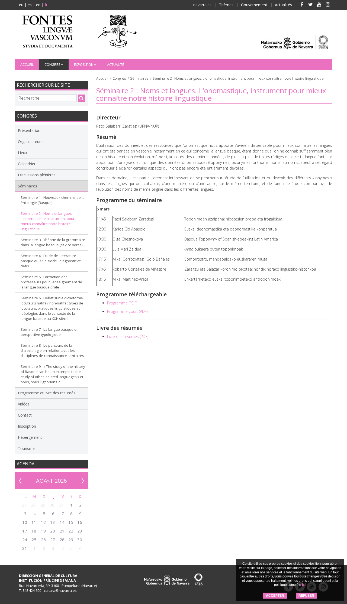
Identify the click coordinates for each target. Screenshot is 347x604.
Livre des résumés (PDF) (127, 336)
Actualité (115, 64)
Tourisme (26, 448)
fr (46, 4)
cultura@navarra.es (60, 590)
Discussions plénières (37, 174)
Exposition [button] (84, 64)
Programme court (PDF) (127, 311)
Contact (25, 415)
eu (21, 4)
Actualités (283, 4)
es (30, 4)
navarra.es (202, 4)
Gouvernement (254, 4)
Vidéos (24, 404)
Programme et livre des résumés (46, 392)
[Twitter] (310, 4)
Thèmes (226, 4)
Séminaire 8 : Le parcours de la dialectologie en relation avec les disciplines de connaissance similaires (52, 350)
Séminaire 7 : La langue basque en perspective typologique (50, 332)
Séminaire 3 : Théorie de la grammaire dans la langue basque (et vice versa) (53, 242)
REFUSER (306, 595)
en (38, 4)
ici (304, 585)
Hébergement (30, 437)
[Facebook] (301, 4)
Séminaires (139, 78)
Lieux (22, 152)
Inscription (27, 426)
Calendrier (27, 163)
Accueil (27, 64)
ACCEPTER (275, 595)
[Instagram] (327, 4)
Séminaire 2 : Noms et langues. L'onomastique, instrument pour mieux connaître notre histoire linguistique (48, 221)
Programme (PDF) (122, 303)
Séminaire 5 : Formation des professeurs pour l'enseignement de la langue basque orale (51, 282)
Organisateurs (30, 141)
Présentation (29, 130)
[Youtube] (319, 4)
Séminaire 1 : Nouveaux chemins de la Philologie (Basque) (53, 200)
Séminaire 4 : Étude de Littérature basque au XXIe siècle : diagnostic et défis (51, 260)
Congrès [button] (52, 64)
